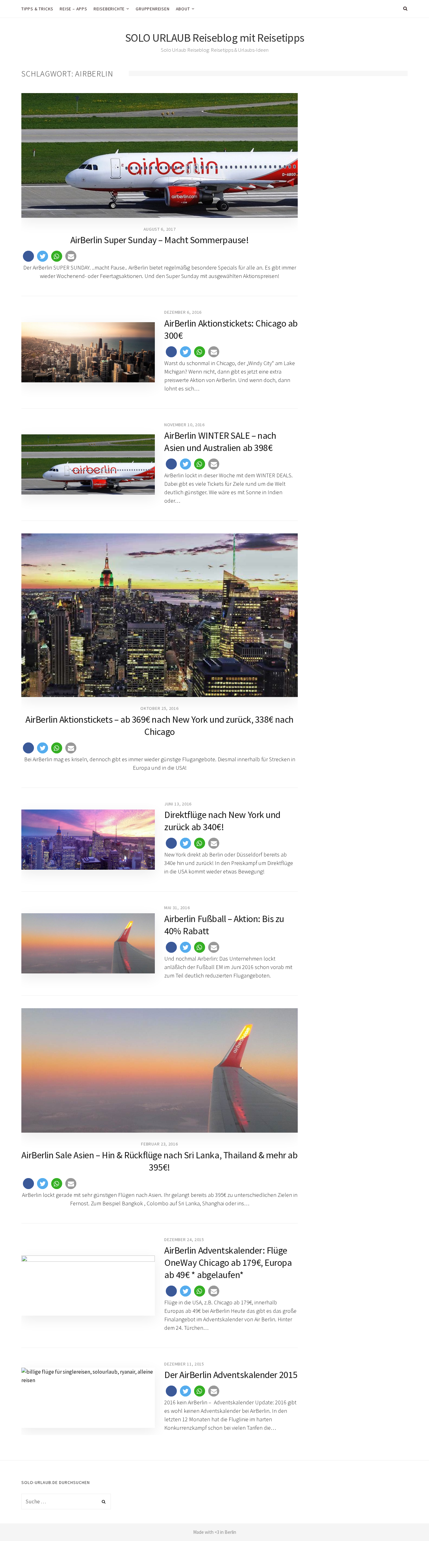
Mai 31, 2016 (177, 907)
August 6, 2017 (160, 229)
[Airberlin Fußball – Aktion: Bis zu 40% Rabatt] (88, 943)
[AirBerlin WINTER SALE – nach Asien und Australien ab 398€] (88, 464)
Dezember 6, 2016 (183, 312)
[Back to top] (408, 1522)
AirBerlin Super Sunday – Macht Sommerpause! (159, 240)
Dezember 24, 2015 (184, 1239)
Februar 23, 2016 (159, 1144)
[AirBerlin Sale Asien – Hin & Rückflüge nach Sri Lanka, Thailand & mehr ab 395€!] (159, 1070)
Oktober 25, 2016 (159, 708)
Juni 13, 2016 (178, 804)
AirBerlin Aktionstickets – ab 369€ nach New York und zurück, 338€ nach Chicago (159, 725)
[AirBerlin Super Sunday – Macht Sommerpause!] (159, 155)
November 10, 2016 (184, 424)
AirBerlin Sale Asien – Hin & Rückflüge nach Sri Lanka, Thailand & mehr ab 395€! (159, 1161)
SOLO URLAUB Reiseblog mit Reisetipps (214, 38)
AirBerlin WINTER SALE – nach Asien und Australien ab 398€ (220, 441)
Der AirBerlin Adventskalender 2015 (230, 1375)
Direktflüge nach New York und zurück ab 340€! (222, 821)
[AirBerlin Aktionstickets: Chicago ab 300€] (88, 352)
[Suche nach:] (66, 1501)
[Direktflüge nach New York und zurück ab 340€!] (88, 840)
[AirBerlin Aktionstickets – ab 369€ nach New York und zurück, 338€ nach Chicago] (159, 615)
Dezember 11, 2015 (184, 1364)
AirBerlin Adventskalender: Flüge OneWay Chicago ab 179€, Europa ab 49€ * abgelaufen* (228, 1262)
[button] (28, 256)
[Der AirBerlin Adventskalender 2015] (88, 1398)
